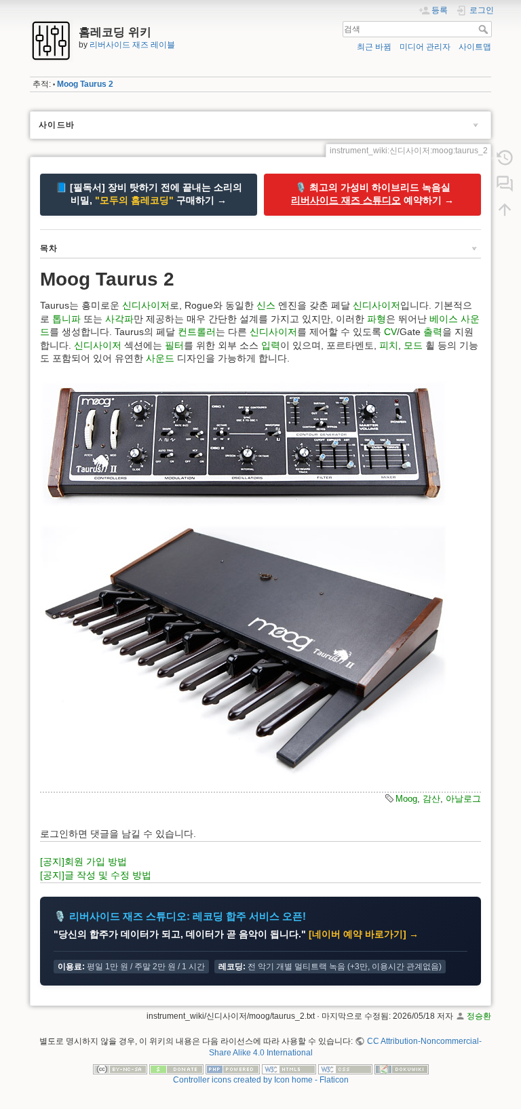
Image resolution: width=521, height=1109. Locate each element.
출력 (432, 331)
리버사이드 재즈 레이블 (132, 45)
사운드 (160, 358)
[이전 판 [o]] (504, 158)
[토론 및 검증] (504, 184)
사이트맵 (475, 47)
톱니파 (66, 318)
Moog (406, 799)
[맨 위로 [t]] (504, 209)
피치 (388, 345)
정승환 (479, 1016)
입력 (270, 345)
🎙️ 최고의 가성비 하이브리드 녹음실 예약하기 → (372, 194)
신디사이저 (146, 305)
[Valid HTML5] (289, 1068)
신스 (265, 305)
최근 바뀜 (374, 47)
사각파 (119, 318)
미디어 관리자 (425, 47)
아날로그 (463, 799)
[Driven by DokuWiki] (401, 1068)
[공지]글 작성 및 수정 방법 (95, 875)
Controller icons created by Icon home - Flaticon (261, 1080)
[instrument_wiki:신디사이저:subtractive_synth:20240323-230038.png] (243, 442)
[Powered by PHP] (233, 1068)
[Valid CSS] (345, 1068)
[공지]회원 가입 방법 (83, 861)
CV (390, 331)
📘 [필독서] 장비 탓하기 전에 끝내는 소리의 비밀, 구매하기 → (149, 194)
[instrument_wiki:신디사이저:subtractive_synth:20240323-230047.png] (243, 649)
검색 (484, 29)
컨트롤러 (197, 331)
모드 (413, 345)
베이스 (443, 318)
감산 (431, 799)
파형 (376, 318)
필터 (174, 345)
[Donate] (176, 1068)
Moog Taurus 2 (85, 84)
